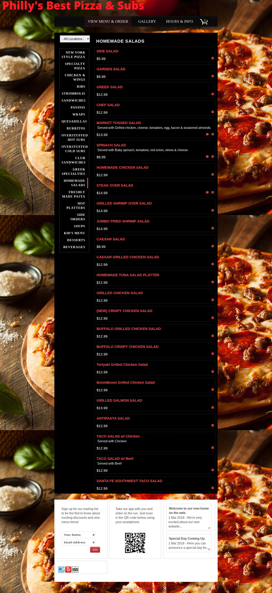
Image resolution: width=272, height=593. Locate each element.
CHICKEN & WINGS (75, 77)
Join (95, 549)
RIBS (81, 86)
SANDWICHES (74, 100)
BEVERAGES (74, 247)
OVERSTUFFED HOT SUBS (75, 137)
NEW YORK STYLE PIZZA (73, 55)
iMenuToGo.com (145, 588)
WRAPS (78, 114)
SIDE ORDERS (77, 217)
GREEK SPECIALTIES (73, 171)
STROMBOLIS (73, 93)
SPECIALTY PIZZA (75, 66)
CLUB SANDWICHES (74, 160)
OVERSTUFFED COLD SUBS (75, 149)
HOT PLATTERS (76, 205)
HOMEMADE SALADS (74, 183)
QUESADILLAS (74, 121)
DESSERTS (76, 240)
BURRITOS (76, 128)
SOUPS (79, 226)
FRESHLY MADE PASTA (73, 194)
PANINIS (78, 107)
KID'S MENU (74, 233)
